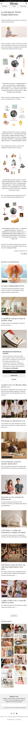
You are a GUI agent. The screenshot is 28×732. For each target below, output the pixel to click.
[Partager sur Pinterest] (24, 253)
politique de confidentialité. (11, 368)
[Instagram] (21, 253)
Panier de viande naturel (8, 137)
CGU (6, 716)
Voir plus (14, 615)
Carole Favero (18, 719)
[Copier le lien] (26, 253)
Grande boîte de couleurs (8, 228)
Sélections (23, 6)
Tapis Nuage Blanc (17, 140)
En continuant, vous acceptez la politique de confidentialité (14, 707)
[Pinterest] (16, 713)
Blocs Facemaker (17, 185)
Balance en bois (7, 132)
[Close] (26, 351)
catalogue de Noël (11, 247)
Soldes (14, 6)
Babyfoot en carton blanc (9, 232)
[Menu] (1, 3)
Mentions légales (12, 716)
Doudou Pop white (7, 90)
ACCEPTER (14, 371)
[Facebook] (14, 713)
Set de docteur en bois (20, 133)
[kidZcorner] (14, 3)
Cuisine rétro (6, 83)
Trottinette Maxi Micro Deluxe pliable (11, 233)
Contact (26, 716)
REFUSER (14, 379)
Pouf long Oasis (7, 237)
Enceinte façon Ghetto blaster (9, 235)
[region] (14, 366)
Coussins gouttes (13, 186)
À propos (2, 716)
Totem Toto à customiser (19, 87)
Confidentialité (20, 716)
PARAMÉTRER (14, 375)
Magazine (4, 6)
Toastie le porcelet (15, 135)
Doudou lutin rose (7, 179)
